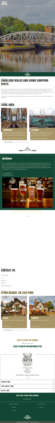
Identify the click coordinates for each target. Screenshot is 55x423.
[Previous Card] (2, 117)
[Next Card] (52, 117)
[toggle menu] (51, 2)
